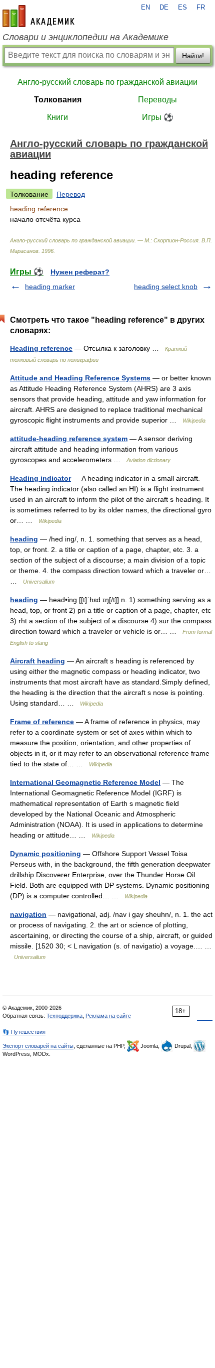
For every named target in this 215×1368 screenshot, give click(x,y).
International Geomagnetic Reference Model (85, 782)
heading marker (50, 287)
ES (182, 7)
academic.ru (38, 16)
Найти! (193, 56)
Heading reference (41, 348)
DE (164, 7)
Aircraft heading (37, 661)
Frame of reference (42, 722)
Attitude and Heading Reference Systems (80, 378)
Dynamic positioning (45, 854)
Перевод (70, 194)
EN (145, 7)
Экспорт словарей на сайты (38, 1046)
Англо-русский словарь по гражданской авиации (108, 82)
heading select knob (166, 287)
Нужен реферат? (80, 272)
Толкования (58, 99)
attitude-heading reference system (69, 439)
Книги (57, 117)
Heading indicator (40, 478)
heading (24, 539)
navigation (28, 914)
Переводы (157, 99)
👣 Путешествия (24, 1032)
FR (200, 7)
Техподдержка (64, 1016)
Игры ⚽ (158, 117)
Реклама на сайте (108, 1016)
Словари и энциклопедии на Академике (85, 37)
